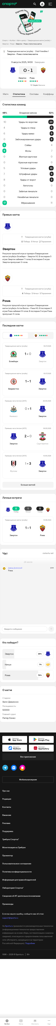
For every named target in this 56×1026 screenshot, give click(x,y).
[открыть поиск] (34, 4)
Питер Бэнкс (9, 717)
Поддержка (7, 831)
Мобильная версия (28, 779)
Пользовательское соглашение (16, 863)
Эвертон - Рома (8, 44)
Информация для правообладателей (19, 879)
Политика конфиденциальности (17, 871)
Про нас (6, 791)
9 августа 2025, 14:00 (22, 62)
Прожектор (7, 855)
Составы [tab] (34, 94)
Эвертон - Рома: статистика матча (29, 44)
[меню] (50, 4)
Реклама (6, 823)
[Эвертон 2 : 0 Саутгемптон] (20, 81)
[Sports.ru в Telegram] (5, 768)
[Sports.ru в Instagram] (23, 768)
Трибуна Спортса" (10, 839)
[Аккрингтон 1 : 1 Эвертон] (24, 81)
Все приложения (28, 756)
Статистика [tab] (19, 94)
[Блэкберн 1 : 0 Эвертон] (25, 81)
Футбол (12, 40)
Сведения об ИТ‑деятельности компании (21, 896)
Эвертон (22, 78)
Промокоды (7, 904)
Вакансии (6, 815)
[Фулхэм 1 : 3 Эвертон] (18, 81)
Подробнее (30, 943)
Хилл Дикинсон (10, 701)
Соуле (35, 85)
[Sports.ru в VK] (14, 768)
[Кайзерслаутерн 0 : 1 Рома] (32, 81)
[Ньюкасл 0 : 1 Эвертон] (22, 81)
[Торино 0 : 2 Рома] (30, 81)
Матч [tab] (5, 94)
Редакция (6, 799)
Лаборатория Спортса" (12, 888)
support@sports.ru (10, 918)
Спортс (5, 40)
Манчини (41, 85)
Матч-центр (21, 40)
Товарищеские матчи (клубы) (39, 40)
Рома (32, 78)
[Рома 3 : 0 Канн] (33, 81)
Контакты (6, 807)
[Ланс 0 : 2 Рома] (35, 81)
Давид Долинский (15, 568)
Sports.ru (9, 926)
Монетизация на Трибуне (14, 847)
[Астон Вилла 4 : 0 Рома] (37, 81)
